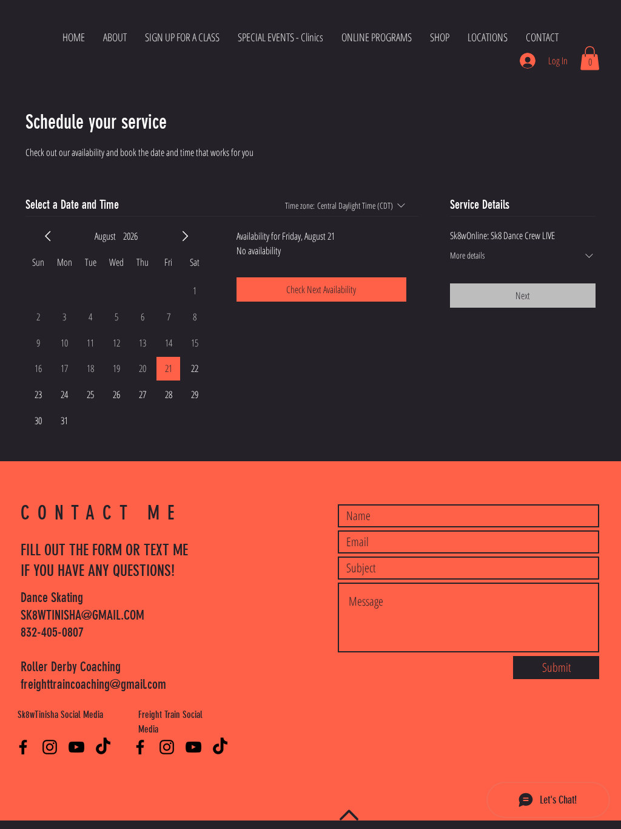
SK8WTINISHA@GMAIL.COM (82, 615)
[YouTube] (76, 747)
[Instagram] (49, 747)
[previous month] (48, 236)
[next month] (185, 236)
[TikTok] (103, 747)
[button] (590, 58)
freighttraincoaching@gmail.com (93, 684)
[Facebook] (23, 747)
